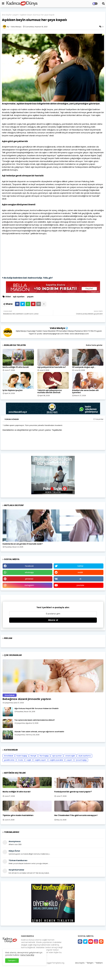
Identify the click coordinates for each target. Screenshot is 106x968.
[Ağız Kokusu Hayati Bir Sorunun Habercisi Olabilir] (8, 711)
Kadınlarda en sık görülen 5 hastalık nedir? (23, 544)
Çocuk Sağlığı (81, 760)
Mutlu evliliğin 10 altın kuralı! (16, 367)
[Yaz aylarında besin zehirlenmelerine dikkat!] (8, 723)
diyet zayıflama (84, 756)
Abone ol (53, 620)
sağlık (28, 760)
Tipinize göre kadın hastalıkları (18, 815)
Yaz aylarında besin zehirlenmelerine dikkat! (34, 720)
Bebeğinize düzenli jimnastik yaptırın (27, 699)
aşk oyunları (18, 296)
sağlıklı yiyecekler (56, 760)
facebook (29, 566)
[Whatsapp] (28, 304)
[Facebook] (17, 304)
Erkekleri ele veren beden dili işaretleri (85, 391)
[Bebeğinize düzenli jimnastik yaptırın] (53, 675)
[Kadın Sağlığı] (53, 525)
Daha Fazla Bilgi (27, 955)
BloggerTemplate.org (54, 963)
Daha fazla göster (94, 345)
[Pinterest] (33, 304)
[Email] (38, 304)
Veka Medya (57, 328)
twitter (80, 566)
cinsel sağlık (70, 756)
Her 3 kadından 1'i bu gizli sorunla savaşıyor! (76, 815)
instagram (29, 585)
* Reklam (99, 963)
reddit (80, 572)
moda (20, 760)
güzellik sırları (9, 760)
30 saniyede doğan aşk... (84, 367)
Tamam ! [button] (12, 960)
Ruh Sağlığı (44, 756)
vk (80, 579)
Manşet (33, 756)
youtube (80, 585)
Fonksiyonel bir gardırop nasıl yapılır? (73, 792)
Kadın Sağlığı (22, 756)
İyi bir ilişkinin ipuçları (13, 390)
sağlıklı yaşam (40, 760)
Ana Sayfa (6, 15)
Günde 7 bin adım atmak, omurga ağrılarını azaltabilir (39, 731)
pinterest (29, 579)
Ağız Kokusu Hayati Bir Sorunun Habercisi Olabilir (36, 708)
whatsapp (29, 572)
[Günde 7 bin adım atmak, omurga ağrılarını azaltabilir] (8, 734)
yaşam (16, 15)
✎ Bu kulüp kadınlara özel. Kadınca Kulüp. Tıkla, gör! (27, 277)
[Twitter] (22, 304)
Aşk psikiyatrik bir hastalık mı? (51, 367)
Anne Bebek (8, 756)
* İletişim (89, 963)
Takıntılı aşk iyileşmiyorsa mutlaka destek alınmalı (49, 391)
